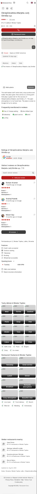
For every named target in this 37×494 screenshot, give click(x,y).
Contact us (9, 477)
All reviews (12, 232)
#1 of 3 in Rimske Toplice (11, 23)
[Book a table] (18, 30)
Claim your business (10, 269)
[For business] (14, 2)
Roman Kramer (12, 183)
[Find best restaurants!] (6, 3)
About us (30, 477)
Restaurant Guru (24, 485)
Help (22, 480)
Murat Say (10, 215)
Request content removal (20, 477)
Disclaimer (17, 480)
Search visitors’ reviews (10, 173)
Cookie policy (19, 482)
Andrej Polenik (11, 199)
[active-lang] (31, 2)
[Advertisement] (18, 134)
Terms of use (28, 480)
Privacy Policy (10, 480)
